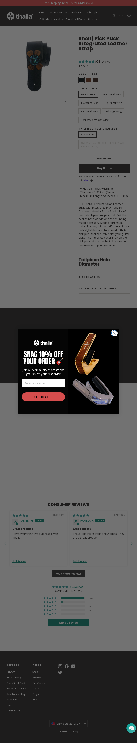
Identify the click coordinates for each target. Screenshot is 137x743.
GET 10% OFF (43, 397)
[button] (131, 728)
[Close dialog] (114, 333)
